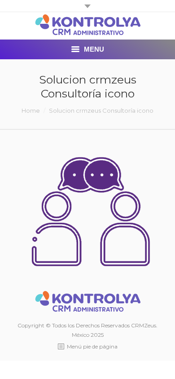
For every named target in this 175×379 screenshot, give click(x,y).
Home (31, 110)
